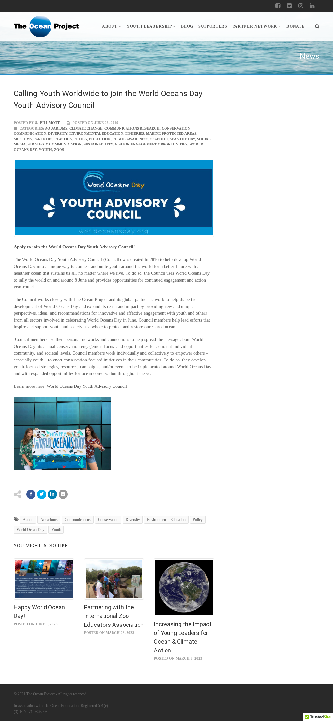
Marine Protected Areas (171, 133)
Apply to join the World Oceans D (47, 247)
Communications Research (132, 128)
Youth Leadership (149, 26)
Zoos (59, 150)
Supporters (212, 26)
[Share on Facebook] (30, 494)
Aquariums (56, 128)
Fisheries (134, 133)
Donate (295, 26)
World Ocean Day (30, 529)
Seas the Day (182, 139)
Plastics (63, 139)
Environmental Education (96, 133)
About (109, 26)
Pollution (100, 139)
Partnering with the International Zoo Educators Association (114, 616)
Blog (187, 26)
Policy (80, 139)
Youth (45, 150)
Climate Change (85, 128)
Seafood (159, 139)
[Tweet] (41, 494)
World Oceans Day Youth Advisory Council (87, 386)
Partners (42, 139)
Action (28, 519)
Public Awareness (130, 139)
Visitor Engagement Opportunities (151, 144)
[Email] (52, 494)
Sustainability (98, 144)
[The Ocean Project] (46, 26)
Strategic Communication (55, 144)
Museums (23, 139)
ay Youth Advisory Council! (108, 247)
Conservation (108, 519)
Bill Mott (49, 123)
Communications (78, 519)
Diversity (57, 133)
